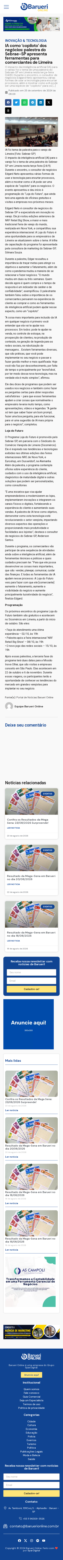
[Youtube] (44, 1541)
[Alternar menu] (6, 7)
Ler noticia (13, 828)
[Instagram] (32, 1541)
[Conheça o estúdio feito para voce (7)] (31, 30)
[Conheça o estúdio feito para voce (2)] (31, 1338)
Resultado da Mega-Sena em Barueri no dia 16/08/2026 (30, 1240)
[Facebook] (19, 1541)
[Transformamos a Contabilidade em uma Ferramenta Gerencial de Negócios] (30, 1306)
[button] (8, 102)
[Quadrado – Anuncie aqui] (28, 1048)
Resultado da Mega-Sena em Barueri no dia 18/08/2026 (31, 934)
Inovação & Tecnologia (26, 41)
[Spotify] (38, 1541)
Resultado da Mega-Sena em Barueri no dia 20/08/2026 (31, 877)
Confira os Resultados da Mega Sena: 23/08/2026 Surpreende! (27, 821)
